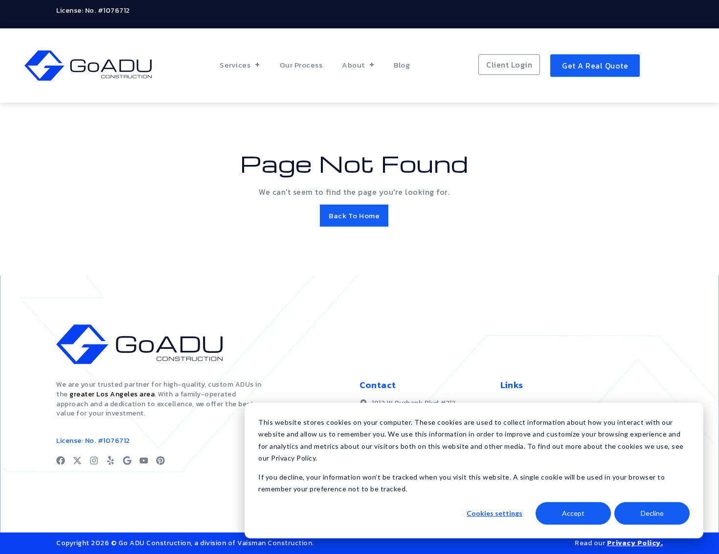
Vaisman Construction (274, 543)
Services (235, 64)
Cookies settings (494, 513)
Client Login (509, 64)
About (353, 64)
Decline (652, 513)
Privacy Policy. (635, 543)
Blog (402, 64)
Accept (573, 513)
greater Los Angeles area (112, 394)
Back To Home (354, 215)
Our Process (301, 64)
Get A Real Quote (595, 65)
